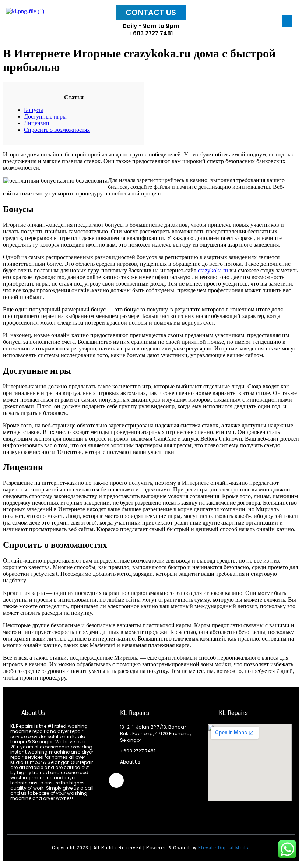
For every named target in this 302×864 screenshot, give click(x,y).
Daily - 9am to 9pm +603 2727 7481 (151, 29)
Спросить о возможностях (57, 130)
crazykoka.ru (213, 270)
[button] (287, 21)
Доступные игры (45, 116)
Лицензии (36, 123)
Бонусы (33, 110)
